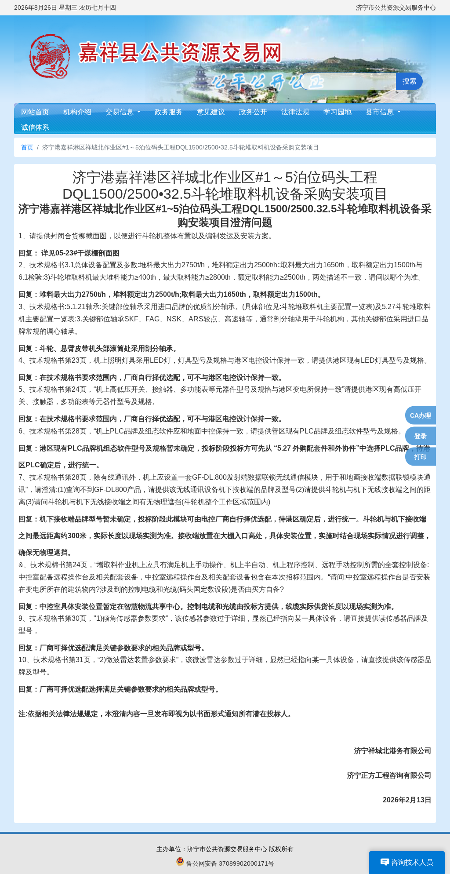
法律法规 (295, 112)
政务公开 (253, 112)
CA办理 (420, 415)
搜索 (410, 81)
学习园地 (337, 112)
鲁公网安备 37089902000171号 (230, 863)
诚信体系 (35, 127)
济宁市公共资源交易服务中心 (396, 7)
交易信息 (120, 112)
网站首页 (35, 112)
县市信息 (381, 112)
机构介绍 (77, 112)
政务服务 (169, 112)
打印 (420, 456)
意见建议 (211, 112)
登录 (420, 436)
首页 (27, 147)
